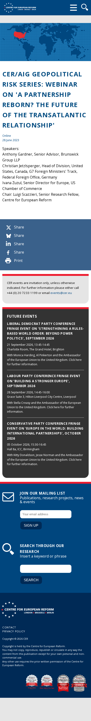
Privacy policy (13, 631)
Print (18, 260)
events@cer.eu (61, 293)
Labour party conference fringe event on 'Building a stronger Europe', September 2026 (43, 381)
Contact (9, 627)
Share (19, 227)
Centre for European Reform (19, 7)
